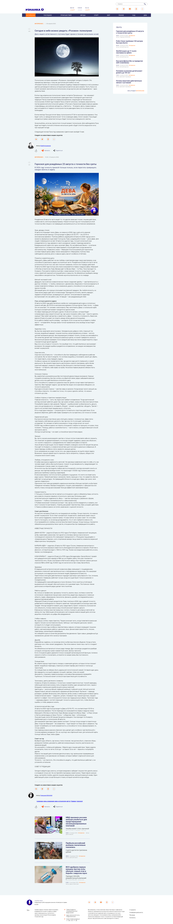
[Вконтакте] (36, 139)
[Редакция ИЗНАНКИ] (31, 795)
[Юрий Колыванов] (31, 145)
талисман (40, 801)
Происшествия (66, 15)
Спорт (96, 15)
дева (56, 801)
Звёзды (83, 15)
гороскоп (79, 801)
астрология (62, 801)
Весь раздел (136, 91)
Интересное (30, 15)
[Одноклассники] (48, 139)
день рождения (49, 801)
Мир (108, 15)
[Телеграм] (42, 139)
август (68, 801)
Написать (47, 150)
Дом (145, 15)
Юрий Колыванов (45, 146)
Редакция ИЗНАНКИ (46, 795)
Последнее (48, 15)
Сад (133, 15)
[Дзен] (54, 139)
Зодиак (73, 801)
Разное (121, 15)
